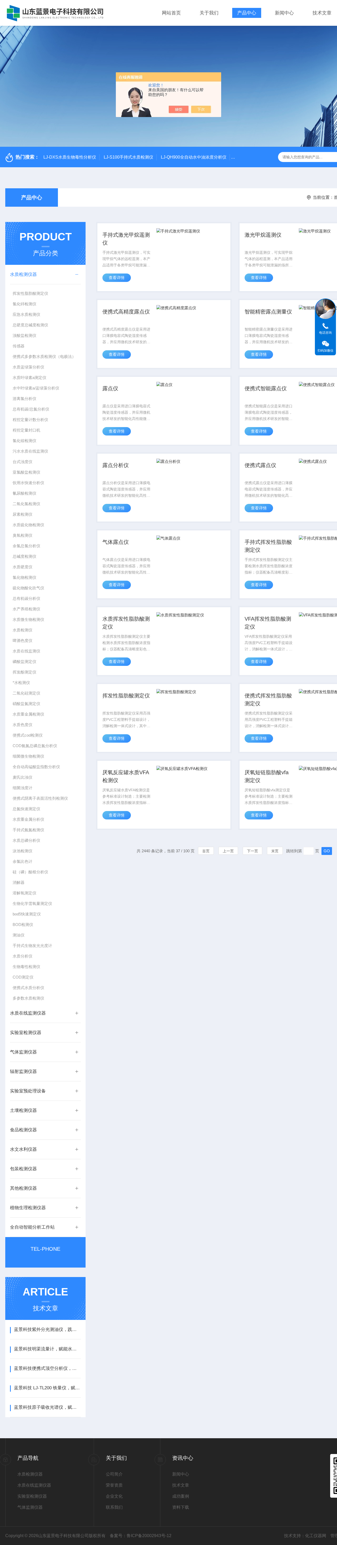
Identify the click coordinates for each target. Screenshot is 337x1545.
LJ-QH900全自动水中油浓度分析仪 (193, 157)
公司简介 (114, 1474)
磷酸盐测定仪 (24, 661)
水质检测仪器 (23, 274)
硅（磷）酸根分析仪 (30, 872)
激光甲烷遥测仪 (263, 235)
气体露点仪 (115, 542)
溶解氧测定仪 (24, 893)
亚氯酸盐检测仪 (26, 472)
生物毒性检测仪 (26, 966)
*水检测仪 (21, 682)
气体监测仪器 (23, 1052)
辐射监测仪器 (23, 1071)
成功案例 (180, 1496)
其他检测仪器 (23, 1188)
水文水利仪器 (23, 1149)
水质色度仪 (22, 724)
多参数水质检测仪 (28, 998)
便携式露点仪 (260, 465)
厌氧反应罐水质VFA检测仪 (125, 776)
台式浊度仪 (22, 461)
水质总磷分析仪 (26, 840)
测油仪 (18, 935)
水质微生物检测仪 (28, 619)
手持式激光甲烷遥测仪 (126, 239)
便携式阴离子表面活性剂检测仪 (40, 798)
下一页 (252, 851)
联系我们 (114, 1507)
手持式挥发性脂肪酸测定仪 (268, 546)
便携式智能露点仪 (266, 388)
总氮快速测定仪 (26, 809)
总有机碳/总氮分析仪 (31, 409)
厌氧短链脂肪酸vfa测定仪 (267, 776)
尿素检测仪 (22, 514)
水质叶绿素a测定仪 (29, 377)
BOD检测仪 (23, 924)
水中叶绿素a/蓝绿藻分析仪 (36, 388)
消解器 (18, 882)
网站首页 (171, 13)
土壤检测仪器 (23, 1110)
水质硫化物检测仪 (28, 525)
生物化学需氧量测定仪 (32, 903)
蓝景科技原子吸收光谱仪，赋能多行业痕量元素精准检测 (47, 1407)
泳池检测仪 (22, 851)
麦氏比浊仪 (22, 777)
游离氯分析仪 (24, 398)
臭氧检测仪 (22, 535)
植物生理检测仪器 (28, 1207)
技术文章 (322, 13)
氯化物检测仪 (24, 577)
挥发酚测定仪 (24, 672)
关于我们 (209, 13)
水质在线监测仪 (26, 651)
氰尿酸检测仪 (24, 493)
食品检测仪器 (23, 1129)
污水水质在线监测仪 (30, 451)
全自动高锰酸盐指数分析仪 (36, 766)
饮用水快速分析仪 (28, 482)
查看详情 (117, 277)
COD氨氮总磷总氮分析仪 (35, 745)
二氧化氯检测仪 (26, 504)
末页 (275, 851)
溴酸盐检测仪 (24, 335)
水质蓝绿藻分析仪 (28, 367)
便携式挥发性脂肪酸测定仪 (268, 699)
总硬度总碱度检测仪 (30, 325)
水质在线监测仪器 (28, 1013)
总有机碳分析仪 (26, 598)
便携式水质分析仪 (28, 987)
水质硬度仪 (22, 567)
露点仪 (110, 388)
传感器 (18, 346)
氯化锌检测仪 (24, 304)
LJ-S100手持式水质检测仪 (128, 157)
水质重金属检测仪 (28, 714)
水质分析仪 (22, 956)
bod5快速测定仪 (27, 914)
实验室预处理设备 (28, 1090)
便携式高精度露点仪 (126, 312)
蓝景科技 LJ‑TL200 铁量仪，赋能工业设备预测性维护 (47, 1387)
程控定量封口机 (26, 430)
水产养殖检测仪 (26, 609)
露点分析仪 (115, 465)
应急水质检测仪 (26, 314)
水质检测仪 (22, 630)
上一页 (228, 851)
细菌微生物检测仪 (28, 756)
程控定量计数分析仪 (30, 419)
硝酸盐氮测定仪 (26, 703)
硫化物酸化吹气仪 (28, 588)
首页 (206, 851)
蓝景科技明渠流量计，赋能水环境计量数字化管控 (47, 1348)
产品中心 (246, 13)
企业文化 (114, 1496)
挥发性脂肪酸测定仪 (30, 293)
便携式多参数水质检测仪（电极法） (44, 356)
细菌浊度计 (22, 788)
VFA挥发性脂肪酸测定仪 (268, 623)
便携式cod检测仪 (28, 735)
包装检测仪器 (23, 1168)
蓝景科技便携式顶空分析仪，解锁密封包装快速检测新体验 (47, 1368)
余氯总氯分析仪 (26, 546)
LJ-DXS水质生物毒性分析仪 (69, 157)
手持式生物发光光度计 (32, 945)
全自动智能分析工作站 (32, 1227)
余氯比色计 (22, 861)
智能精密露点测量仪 (268, 312)
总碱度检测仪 (24, 556)
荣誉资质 (114, 1485)
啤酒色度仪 (22, 640)
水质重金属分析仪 (28, 819)
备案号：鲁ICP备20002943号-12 (140, 1535)
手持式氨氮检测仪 (28, 830)
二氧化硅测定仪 (26, 693)
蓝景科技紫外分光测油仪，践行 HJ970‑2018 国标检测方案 (47, 1329)
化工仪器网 (315, 1535)
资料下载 (180, 1507)
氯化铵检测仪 (24, 440)
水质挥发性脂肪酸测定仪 (126, 623)
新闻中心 (284, 13)
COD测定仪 (23, 977)
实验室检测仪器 (25, 1032)
